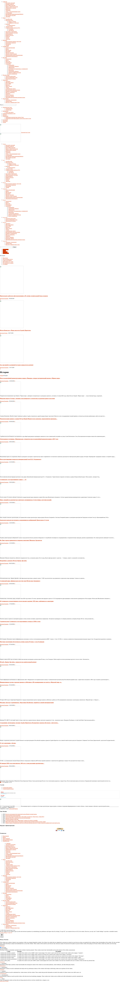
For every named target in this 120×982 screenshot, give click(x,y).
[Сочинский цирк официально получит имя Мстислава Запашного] (10, 597)
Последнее (5, 258)
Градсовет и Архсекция (11, 31)
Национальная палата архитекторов (14, 55)
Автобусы (8, 81)
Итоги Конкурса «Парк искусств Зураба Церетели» (15, 330)
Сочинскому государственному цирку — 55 (13, 479)
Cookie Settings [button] (3, 932)
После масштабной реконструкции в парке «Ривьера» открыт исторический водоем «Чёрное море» (30, 378)
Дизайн (7, 45)
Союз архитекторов (10, 47)
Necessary (4, 947)
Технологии (5, 98)
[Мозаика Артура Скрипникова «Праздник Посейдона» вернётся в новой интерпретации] (10, 719)
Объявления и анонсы (11, 7)
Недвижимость (9, 34)
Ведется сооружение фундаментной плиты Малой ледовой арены (21, 814)
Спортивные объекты (13, 66)
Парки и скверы (12, 21)
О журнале (5, 119)
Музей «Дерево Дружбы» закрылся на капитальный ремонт (18, 662)
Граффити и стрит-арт (13, 22)
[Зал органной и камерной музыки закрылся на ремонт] (12, 362)
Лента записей (6, 838)
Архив (4, 122)
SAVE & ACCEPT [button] (4, 981)
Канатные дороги (10, 96)
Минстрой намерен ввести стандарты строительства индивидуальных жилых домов (26, 821)
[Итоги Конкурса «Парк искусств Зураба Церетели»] (12, 327)
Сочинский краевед (7, 787)
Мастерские (8, 50)
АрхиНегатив (9, 19)
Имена (7, 49)
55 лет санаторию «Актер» (8, 743)
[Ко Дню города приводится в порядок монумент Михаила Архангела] (10, 556)
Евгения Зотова (3, 333)
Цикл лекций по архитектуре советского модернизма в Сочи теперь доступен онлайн (25, 500)
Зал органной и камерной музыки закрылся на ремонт (16, 365)
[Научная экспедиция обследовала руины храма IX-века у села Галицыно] (10, 658)
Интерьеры (8, 44)
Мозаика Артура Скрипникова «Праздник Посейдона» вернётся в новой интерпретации (27, 702)
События (5, 1)
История (5, 57)
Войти (4, 837)
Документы (11, 30)
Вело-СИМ (8, 83)
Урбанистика (9, 101)
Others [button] (1, 977)
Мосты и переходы (10, 92)
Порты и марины (10, 95)
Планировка (11, 65)
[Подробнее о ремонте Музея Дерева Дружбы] (10, 577)
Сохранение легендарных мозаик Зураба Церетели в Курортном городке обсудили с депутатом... (29, 723)
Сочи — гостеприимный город (13, 11)
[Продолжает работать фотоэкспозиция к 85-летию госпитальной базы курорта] (12, 293)
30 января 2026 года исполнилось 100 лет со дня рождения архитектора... (22, 763)
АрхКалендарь (9, 108)
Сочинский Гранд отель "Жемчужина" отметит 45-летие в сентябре (22, 820)
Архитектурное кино (11, 76)
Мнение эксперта (10, 52)
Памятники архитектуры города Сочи (15, 117)
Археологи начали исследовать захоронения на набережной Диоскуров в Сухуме (24, 520)
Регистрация (6, 836)
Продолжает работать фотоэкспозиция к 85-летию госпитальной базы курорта (24, 296)
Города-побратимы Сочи (11, 77)
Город (4, 17)
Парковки (8, 93)
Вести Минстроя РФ (10, 5)
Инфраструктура (9, 35)
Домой (1, 375)
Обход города (9, 86)
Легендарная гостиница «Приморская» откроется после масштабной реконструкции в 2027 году (29, 439)
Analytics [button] (2, 969)
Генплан (5, 114)
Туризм (7, 37)
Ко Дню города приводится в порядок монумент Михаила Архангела (21, 540)
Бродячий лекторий (10, 3)
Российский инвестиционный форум (14, 14)
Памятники (5, 116)
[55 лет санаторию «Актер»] (10, 759)
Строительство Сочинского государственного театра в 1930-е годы (20, 621)
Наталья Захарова (4, 298)
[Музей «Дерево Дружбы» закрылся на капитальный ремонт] (10, 678)
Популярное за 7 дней (8, 261)
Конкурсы (8, 9)
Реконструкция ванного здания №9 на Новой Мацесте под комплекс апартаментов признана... (28, 419)
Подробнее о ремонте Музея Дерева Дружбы (13, 560)
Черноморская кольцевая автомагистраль (15, 97)
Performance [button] (3, 965)
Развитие (8, 36)
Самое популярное (7, 260)
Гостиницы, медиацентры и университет (18, 68)
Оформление (11, 67)
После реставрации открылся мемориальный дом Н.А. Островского (20, 459)
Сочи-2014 (8, 63)
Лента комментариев (8, 839)
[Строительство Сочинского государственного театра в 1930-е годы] (10, 637)
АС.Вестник (8, 109)
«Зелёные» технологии (11, 100)
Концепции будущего (11, 78)
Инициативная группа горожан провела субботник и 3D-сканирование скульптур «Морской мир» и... (31, 682)
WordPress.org (6, 841)
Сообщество (6, 46)
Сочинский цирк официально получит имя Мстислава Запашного (20, 581)
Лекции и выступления (11, 54)
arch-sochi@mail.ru (13, 808)
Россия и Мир (6, 75)
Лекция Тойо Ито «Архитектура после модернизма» (18, 817)
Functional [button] (2, 962)
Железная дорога (9, 82)
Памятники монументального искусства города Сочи (18, 118)
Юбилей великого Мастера (12, 819)
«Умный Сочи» (9, 26)
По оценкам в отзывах (8, 263)
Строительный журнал (8, 788)
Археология (8, 58)
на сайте (2, 796)
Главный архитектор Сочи (9, 113)
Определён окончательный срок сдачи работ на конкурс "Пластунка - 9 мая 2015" (25, 816)
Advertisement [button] (3, 973)
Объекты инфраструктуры (14, 72)
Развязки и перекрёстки (11, 91)
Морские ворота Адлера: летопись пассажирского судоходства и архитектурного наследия (27, 398)
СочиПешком (9, 12)
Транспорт (5, 80)
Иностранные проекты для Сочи (13, 41)
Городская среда (9, 20)
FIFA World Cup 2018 (10, 15)
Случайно (5, 264)
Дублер (7, 87)
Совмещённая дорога (11, 88)
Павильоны (11, 70)
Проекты (5, 40)
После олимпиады (12, 73)
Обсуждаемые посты (8, 259)
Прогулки (8, 61)
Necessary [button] (2, 946)
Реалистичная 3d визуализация (13, 815)
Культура (8, 24)
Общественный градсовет (12, 32)
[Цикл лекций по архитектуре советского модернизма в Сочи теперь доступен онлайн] (10, 516)
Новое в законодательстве (12, 6)
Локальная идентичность (11, 56)
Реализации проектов (11, 42)
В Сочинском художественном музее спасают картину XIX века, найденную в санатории (26, 601)
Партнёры (5, 121)
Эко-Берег (8, 16)
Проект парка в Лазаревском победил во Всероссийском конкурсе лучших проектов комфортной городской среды (33, 822)
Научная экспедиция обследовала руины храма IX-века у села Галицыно (22, 641)
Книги (7, 60)
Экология (8, 39)
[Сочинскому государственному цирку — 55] (10, 496)
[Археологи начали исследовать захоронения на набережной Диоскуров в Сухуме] (10, 536)
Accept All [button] (9, 932)
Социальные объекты (13, 71)
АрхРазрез (8, 10)
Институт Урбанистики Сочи (13, 102)
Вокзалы (8, 85)
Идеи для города (9, 112)
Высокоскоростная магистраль (13, 90)
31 (3, 782)
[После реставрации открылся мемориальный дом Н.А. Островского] (10, 475)
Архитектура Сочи (7, 107)
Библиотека (5, 111)
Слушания (10, 29)
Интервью (8, 51)
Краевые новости (10, 4)
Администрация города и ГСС (13, 27)
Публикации (9, 62)
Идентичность (11, 25)
